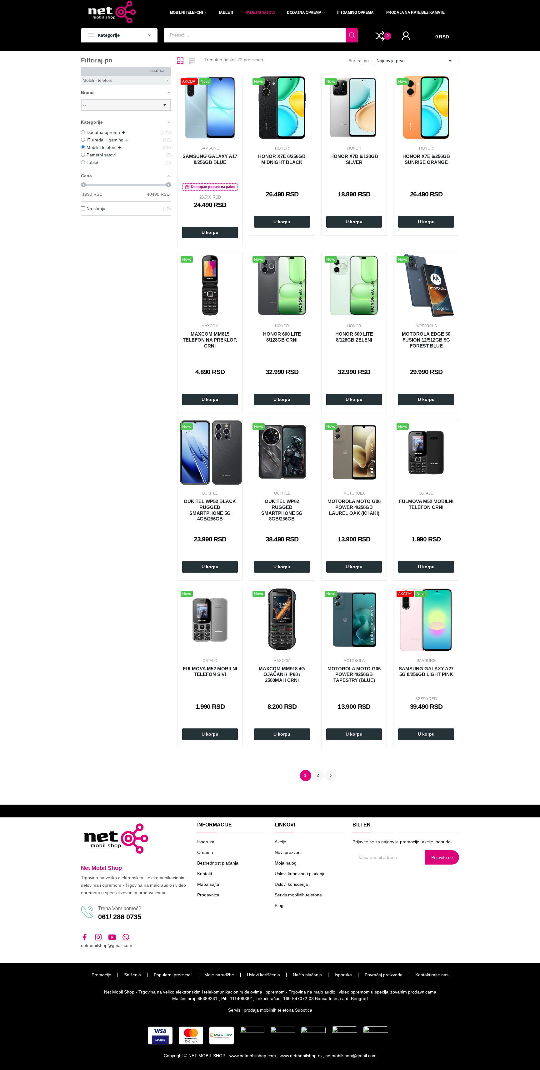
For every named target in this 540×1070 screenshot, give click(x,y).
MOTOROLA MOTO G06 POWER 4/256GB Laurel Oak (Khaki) (354, 507)
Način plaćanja (307, 975)
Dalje (330, 775)
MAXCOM (210, 326)
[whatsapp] (126, 938)
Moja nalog (286, 862)
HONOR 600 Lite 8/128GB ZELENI (354, 337)
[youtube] (112, 938)
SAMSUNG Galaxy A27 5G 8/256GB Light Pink (426, 671)
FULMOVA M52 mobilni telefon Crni (426, 504)
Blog (279, 905)
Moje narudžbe (219, 975)
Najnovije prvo (415, 60)
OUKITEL (210, 493)
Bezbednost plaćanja (217, 862)
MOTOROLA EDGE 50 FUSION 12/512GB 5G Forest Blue (426, 339)
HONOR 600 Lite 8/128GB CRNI (282, 337)
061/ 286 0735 (119, 917)
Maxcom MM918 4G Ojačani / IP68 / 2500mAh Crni (282, 674)
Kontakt (204, 873)
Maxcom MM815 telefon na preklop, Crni (210, 339)
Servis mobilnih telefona (298, 894)
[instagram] (98, 938)
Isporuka (205, 841)
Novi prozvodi (288, 852)
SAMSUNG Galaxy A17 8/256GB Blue (209, 159)
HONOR (282, 148)
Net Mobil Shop (101, 868)
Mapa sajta (208, 884)
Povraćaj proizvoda (383, 975)
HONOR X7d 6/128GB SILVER (354, 159)
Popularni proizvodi (173, 975)
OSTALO (426, 493)
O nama (205, 852)
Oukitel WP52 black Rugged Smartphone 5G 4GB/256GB (210, 510)
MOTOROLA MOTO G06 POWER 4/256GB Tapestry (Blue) (354, 674)
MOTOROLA (426, 326)
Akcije (280, 841)
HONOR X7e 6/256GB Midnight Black (282, 159)
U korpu (210, 232)
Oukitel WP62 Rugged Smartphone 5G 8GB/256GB (281, 510)
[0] (380, 36)
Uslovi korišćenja (291, 884)
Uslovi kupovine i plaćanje (300, 873)
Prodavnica (208, 894)
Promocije (101, 975)
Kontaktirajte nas (431, 975)
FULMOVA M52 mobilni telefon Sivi (210, 671)
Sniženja (132, 975)
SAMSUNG (209, 148)
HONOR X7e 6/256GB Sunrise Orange (426, 159)
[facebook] (84, 938)
